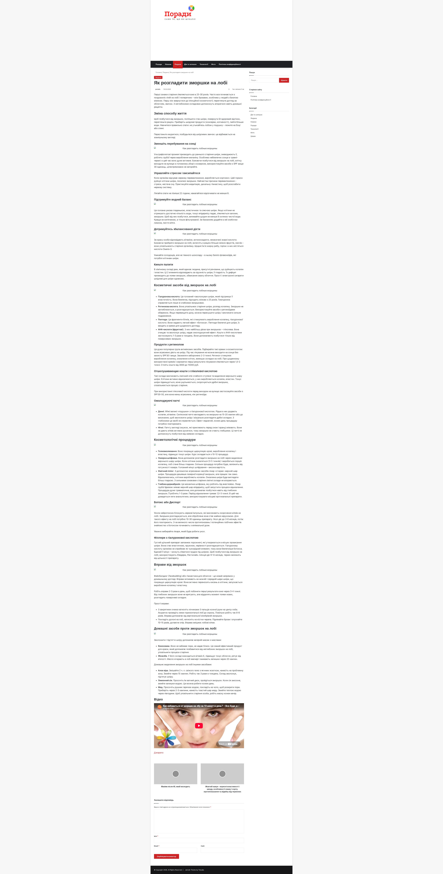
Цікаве (253, 136)
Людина (178, 64)
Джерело (158, 752)
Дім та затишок (190, 64)
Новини (168, 64)
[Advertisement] (221, 43)
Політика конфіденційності (230, 64)
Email (156, 846)
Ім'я (156, 836)
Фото (213, 64)
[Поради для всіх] (179, 13)
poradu (157, 89)
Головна (158, 72)
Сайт (203, 846)
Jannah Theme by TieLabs (194, 870)
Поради (159, 64)
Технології (204, 64)
